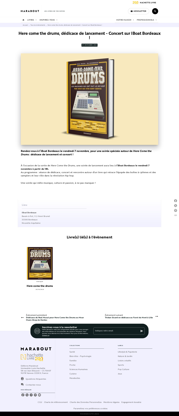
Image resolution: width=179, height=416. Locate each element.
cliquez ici (45, 335)
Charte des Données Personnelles (86, 402)
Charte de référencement (56, 402)
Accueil (25, 25)
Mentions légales (111, 402)
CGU (40, 402)
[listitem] (23, 395)
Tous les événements (37, 25)
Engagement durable (131, 402)
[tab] (23, 20)
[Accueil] (31, 11)
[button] (138, 11)
